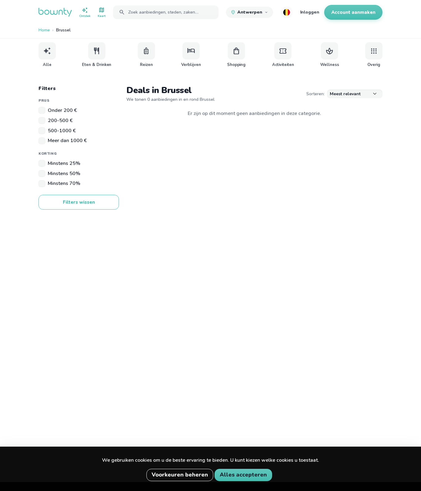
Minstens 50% (64, 173)
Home (44, 30)
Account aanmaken (353, 12)
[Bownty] (55, 12)
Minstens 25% (64, 163)
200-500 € (60, 120)
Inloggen (309, 12)
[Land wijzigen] (286, 12)
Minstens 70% (64, 183)
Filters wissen (79, 202)
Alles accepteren (243, 474)
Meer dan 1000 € (67, 140)
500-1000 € (62, 130)
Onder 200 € (62, 110)
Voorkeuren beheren (180, 474)
